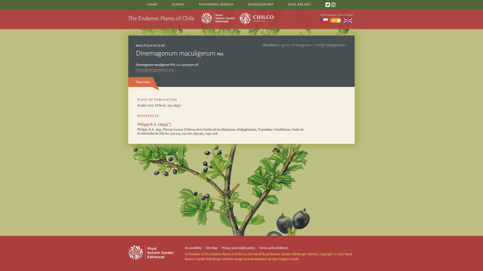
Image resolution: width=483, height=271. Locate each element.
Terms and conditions (273, 248)
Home (152, 4)
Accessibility (193, 248)
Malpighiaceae (150, 45)
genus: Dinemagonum (297, 45)
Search (178, 4)
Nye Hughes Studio (285, 259)
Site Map (211, 248)
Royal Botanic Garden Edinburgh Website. (290, 254)
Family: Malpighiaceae (330, 45)
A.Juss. (155, 69)
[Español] (324, 20)
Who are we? (299, 4)
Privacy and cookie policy (238, 248)
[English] (348, 20)
